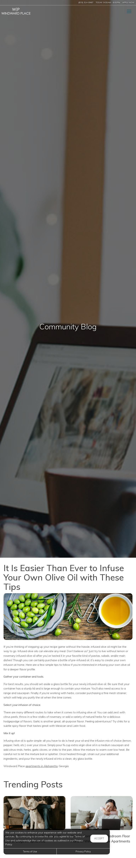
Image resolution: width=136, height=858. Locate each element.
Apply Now (128, 2)
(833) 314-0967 (85, 2)
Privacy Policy (83, 851)
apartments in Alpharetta (42, 766)
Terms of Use (30, 851)
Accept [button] (99, 838)
